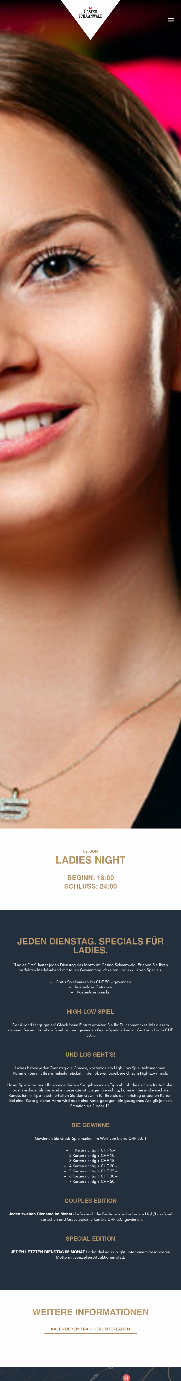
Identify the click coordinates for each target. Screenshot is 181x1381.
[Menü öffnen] (171, 20)
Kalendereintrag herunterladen (90, 1329)
